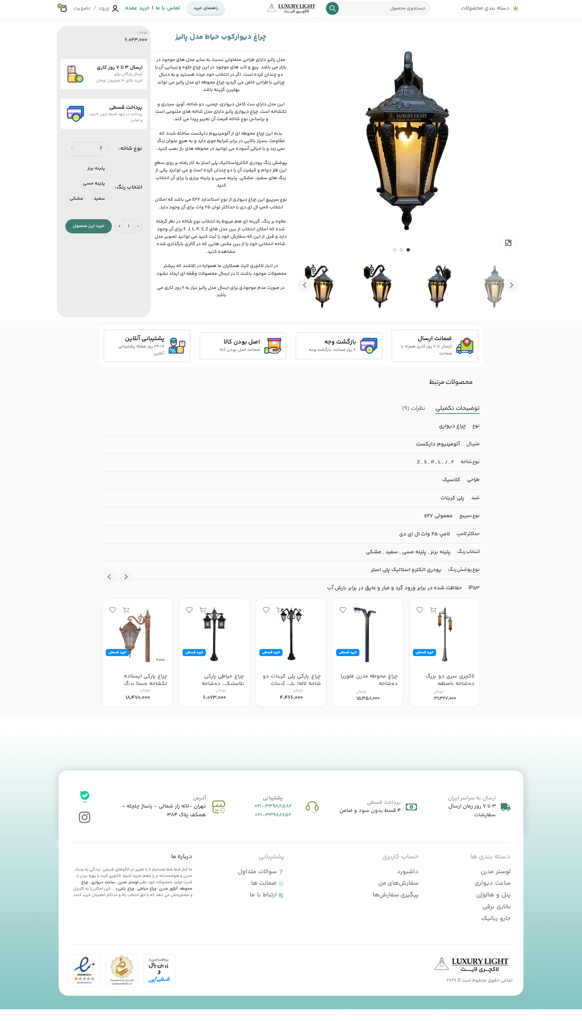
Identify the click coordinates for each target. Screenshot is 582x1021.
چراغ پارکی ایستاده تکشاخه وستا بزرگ (145, 680)
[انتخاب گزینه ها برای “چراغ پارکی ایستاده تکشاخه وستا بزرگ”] (126, 609)
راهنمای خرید (206, 8)
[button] (511, 285)
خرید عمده (137, 8)
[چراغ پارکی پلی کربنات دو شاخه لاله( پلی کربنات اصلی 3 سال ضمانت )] (291, 634)
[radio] (96, 168)
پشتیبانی (273, 798)
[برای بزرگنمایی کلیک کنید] (508, 242)
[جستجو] (332, 8)
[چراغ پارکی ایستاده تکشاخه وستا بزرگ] (137, 634)
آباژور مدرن (168, 889)
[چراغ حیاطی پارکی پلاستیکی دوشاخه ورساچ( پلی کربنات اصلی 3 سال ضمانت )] (214, 634)
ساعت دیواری (103, 882)
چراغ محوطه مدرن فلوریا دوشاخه (369, 680)
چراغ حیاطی (147, 889)
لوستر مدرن (128, 882)
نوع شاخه (131, 148)
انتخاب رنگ (129, 187)
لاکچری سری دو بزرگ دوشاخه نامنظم (450, 680)
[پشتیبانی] (312, 807)
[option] (408, 250)
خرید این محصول (88, 226)
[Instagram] (84, 817)
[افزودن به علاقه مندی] (419, 609)
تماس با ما (168, 8)
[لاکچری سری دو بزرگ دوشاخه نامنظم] (445, 634)
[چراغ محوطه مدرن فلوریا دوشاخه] (368, 634)
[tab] (457, 409)
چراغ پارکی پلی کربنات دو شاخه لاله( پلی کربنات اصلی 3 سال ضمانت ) (292, 684)
